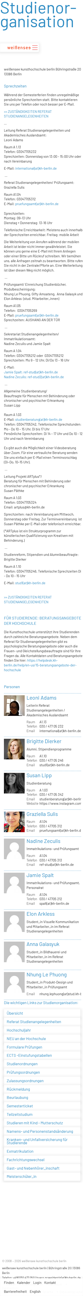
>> (5, 111)
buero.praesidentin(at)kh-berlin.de (58, 1278)
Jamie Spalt (40, 875)
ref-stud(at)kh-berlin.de (56, 864)
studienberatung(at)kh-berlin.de (38, 419)
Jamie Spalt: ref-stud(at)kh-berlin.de (31, 372)
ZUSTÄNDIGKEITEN (22, 111)
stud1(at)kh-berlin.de (30, 583)
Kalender (23, 1282)
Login (37, 1282)
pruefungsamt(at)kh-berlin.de (37, 204)
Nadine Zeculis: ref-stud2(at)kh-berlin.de (34, 377)
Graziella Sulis (42, 814)
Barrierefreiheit (15, 1291)
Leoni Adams (41, 697)
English (35, 1291)
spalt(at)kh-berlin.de (54, 903)
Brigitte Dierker (44, 741)
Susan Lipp (39, 775)
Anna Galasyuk (43, 944)
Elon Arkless (41, 913)
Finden (9, 1282)
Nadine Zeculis (43, 841)
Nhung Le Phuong (47, 974)
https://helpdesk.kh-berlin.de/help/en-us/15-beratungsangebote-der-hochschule (40, 665)
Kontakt (50, 1282)
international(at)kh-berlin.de (36, 168)
